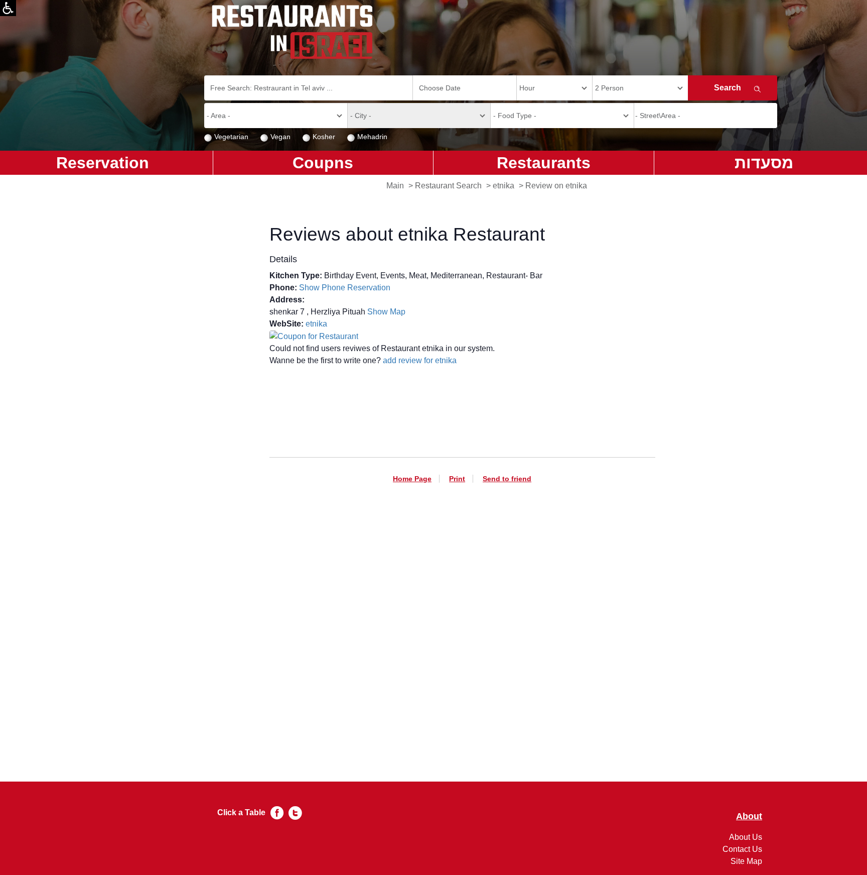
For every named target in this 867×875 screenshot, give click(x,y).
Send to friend (507, 479)
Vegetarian (231, 137)
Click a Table (241, 812)
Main (395, 185)
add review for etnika (420, 360)
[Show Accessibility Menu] (8, 8)
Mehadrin (372, 137)
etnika (503, 185)
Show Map (386, 311)
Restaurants (544, 163)
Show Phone (322, 287)
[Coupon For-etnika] (313, 336)
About (749, 816)
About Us (745, 837)
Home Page (412, 479)
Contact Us (742, 849)
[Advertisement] (462, 615)
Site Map (746, 861)
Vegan (280, 137)
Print (457, 479)
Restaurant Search (448, 185)
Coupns (323, 163)
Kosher (324, 137)
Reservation (368, 287)
